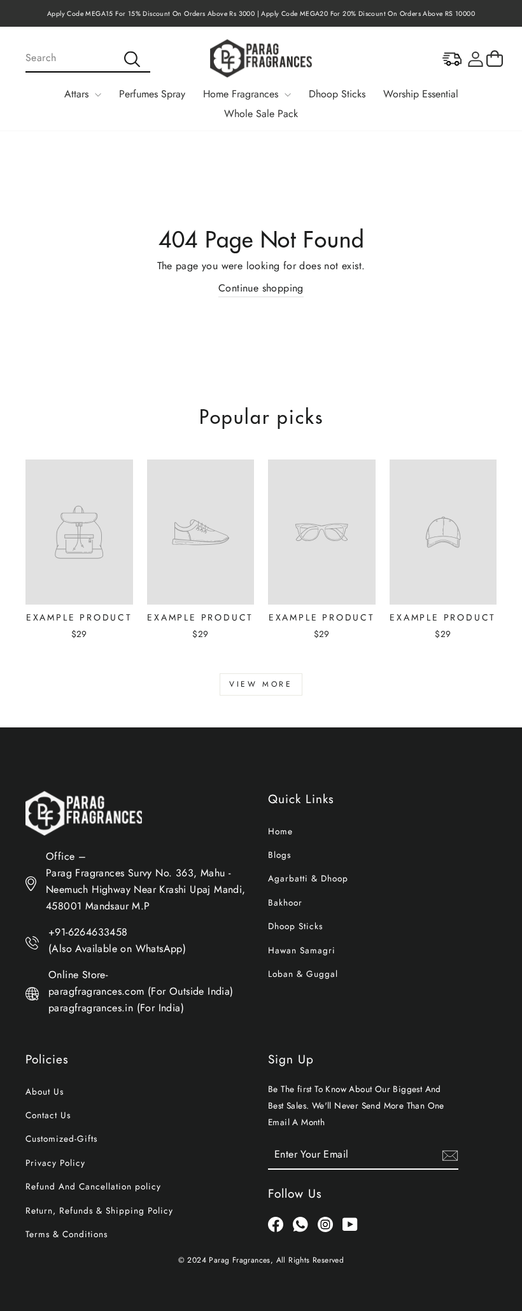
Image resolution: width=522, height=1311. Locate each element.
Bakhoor (285, 902)
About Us (44, 1091)
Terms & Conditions (66, 1234)
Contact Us (48, 1115)
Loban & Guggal (303, 973)
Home (280, 831)
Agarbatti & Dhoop (308, 878)
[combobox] (87, 59)
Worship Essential (420, 94)
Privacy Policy (55, 1162)
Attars (78, 94)
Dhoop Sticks (337, 94)
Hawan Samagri (301, 950)
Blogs (279, 854)
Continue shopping (261, 288)
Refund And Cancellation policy (93, 1186)
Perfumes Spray (152, 94)
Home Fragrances (242, 94)
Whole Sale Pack (261, 113)
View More (260, 684)
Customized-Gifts (61, 1138)
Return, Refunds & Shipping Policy (99, 1210)
